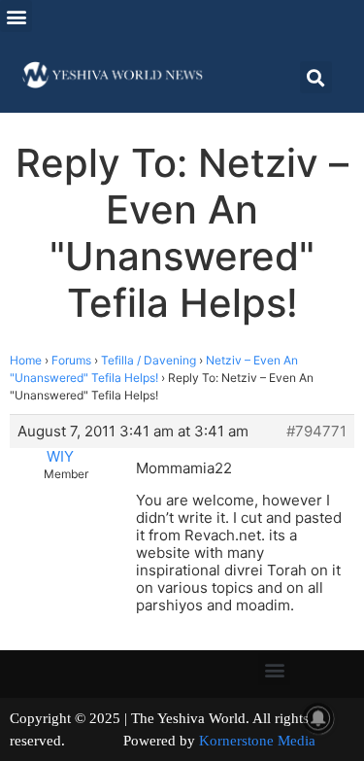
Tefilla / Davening (148, 360)
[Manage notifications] (318, 718)
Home (26, 360)
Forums (71, 360)
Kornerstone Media (257, 740)
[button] (16, 16)
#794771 (316, 431)
